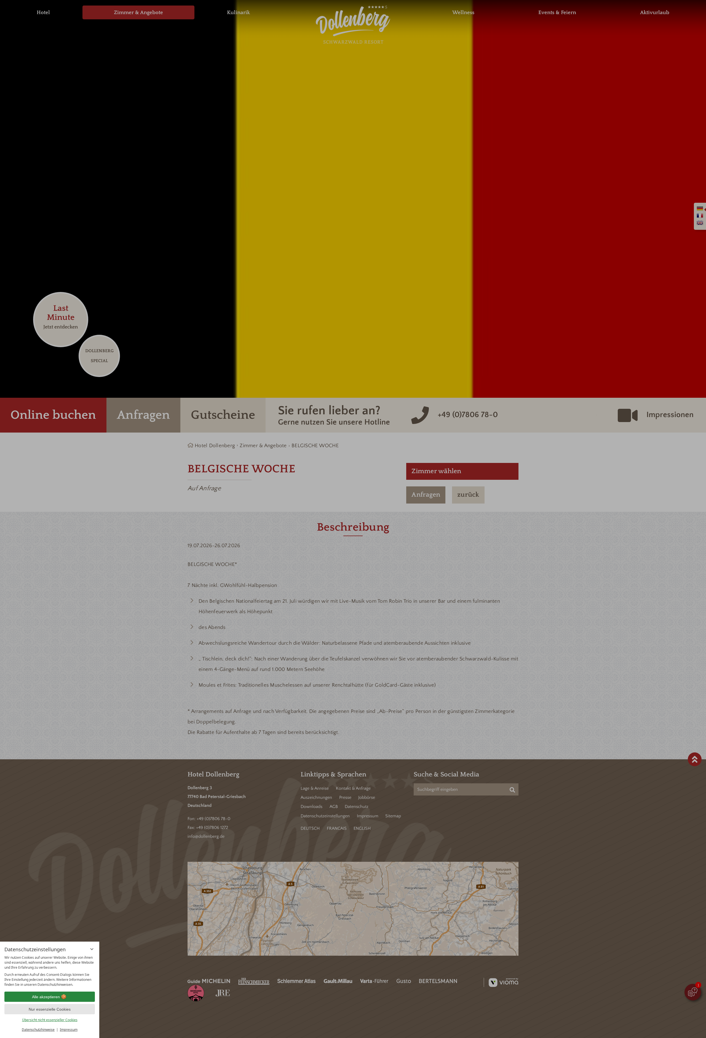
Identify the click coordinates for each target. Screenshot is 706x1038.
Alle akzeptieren (46, 997)
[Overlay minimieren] (91, 949)
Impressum (68, 1029)
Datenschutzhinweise (38, 1029)
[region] (49, 971)
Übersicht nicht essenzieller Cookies (49, 1020)
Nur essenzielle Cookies (50, 1009)
